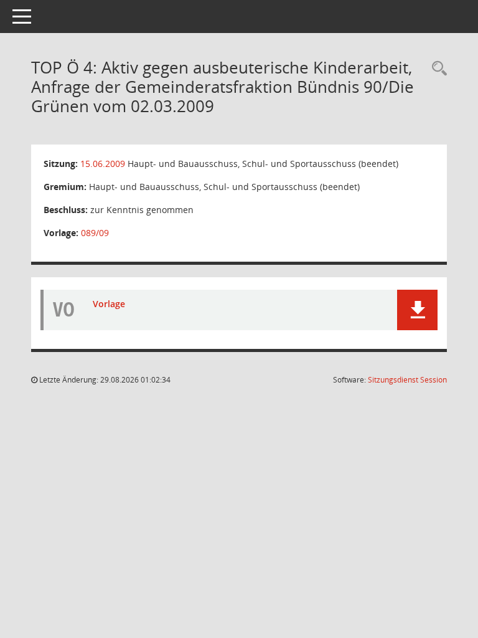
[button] (417, 310)
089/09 (95, 233)
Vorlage (109, 304)
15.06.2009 (102, 163)
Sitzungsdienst (407, 379)
